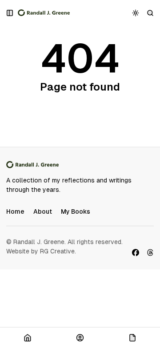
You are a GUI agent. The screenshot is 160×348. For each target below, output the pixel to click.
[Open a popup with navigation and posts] (10, 13)
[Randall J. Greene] (44, 13)
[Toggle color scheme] (136, 13)
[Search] (150, 13)
